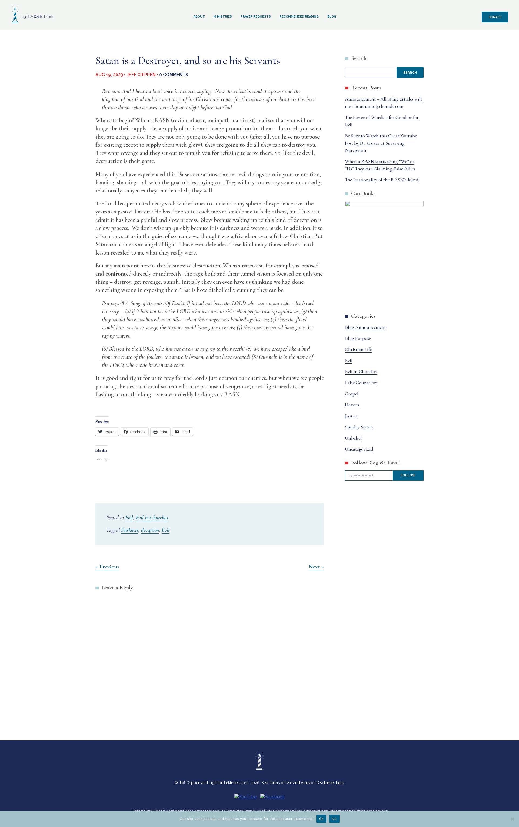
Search (359, 58)
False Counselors (361, 383)
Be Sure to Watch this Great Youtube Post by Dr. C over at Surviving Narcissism (381, 143)
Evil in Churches (152, 517)
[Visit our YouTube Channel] (245, 797)
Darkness (129, 530)
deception (150, 530)
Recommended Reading (299, 16)
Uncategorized (359, 449)
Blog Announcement (365, 327)
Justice (351, 416)
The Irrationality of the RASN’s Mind (381, 180)
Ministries (223, 16)
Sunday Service (359, 427)
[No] (512, 819)
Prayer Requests (256, 16)
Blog (331, 16)
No (334, 818)
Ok (321, 818)
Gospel (351, 394)
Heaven (352, 405)
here (340, 783)
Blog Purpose (358, 338)
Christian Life (358, 349)
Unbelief (353, 438)
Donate (494, 17)
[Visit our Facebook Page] (272, 797)
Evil (129, 517)
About (199, 16)
